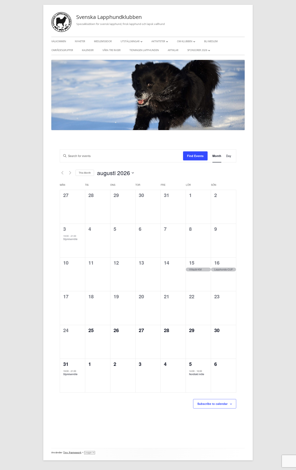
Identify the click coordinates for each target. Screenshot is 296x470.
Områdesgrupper (62, 50)
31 (65, 363)
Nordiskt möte (196, 374)
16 (216, 262)
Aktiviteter (158, 41)
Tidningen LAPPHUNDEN (144, 50)
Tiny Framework (72, 452)
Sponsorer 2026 (197, 50)
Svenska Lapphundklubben (109, 17)
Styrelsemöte (70, 239)
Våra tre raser (111, 50)
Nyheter (80, 41)
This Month (85, 172)
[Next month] (70, 172)
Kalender (88, 50)
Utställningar (130, 41)
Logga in (89, 452)
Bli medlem (211, 41)
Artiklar (173, 50)
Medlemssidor (103, 41)
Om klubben (184, 41)
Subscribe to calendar (212, 404)
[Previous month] (62, 172)
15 (191, 262)
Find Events (195, 156)
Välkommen (58, 41)
